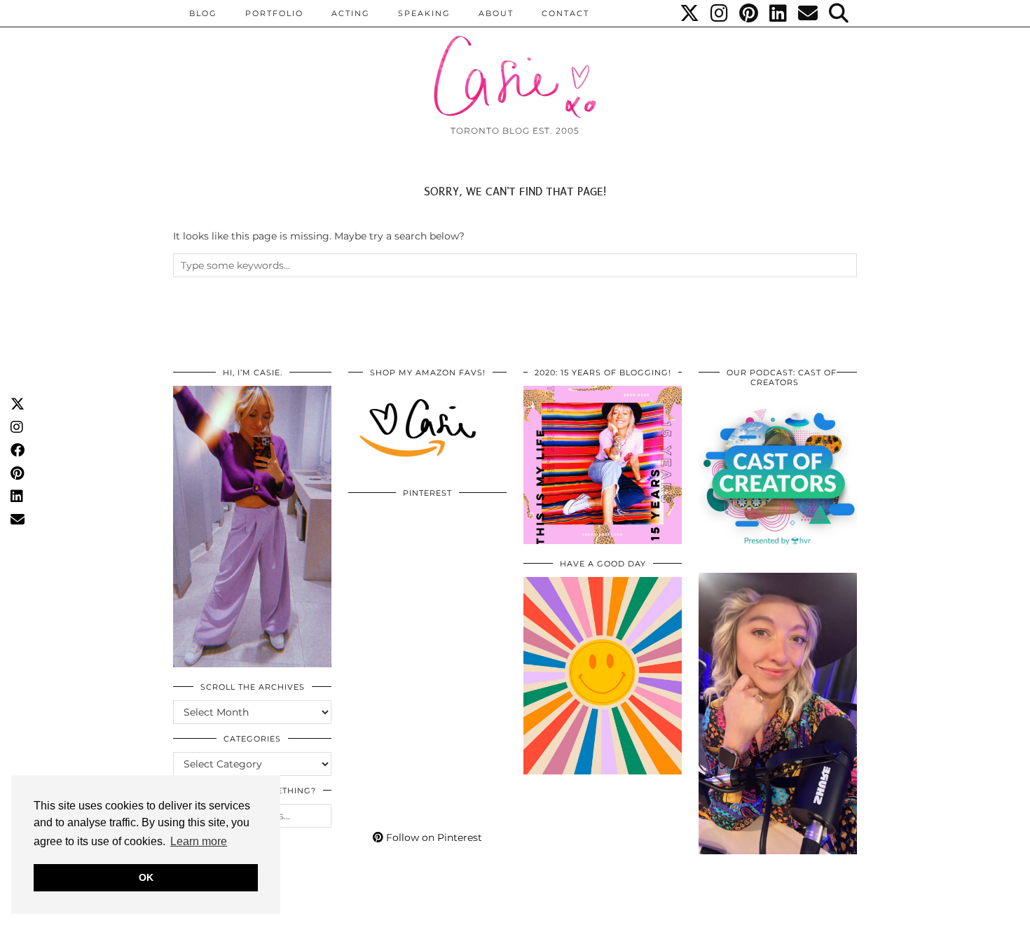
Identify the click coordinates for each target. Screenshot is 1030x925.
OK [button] (146, 877)
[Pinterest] (749, 13)
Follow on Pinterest (432, 837)
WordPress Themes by (782, 909)
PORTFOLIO (274, 13)
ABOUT (496, 13)
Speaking (424, 13)
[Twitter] (690, 13)
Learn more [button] (198, 841)
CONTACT (565, 13)
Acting (350, 13)
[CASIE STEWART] (515, 64)
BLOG (203, 13)
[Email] (808, 13)
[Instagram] (719, 13)
